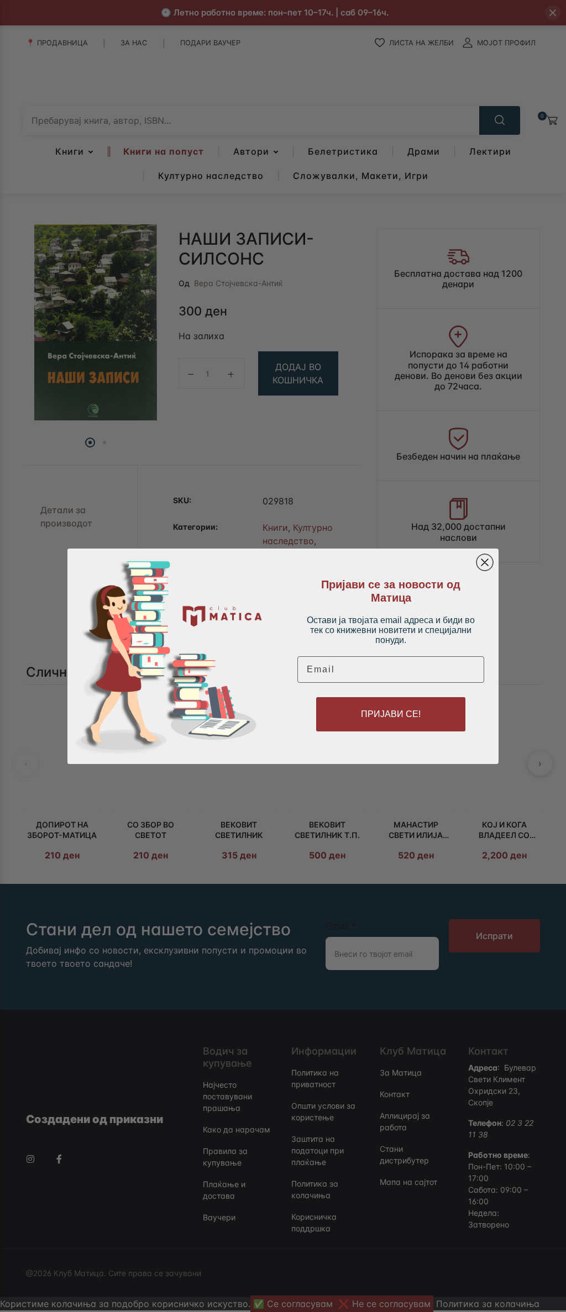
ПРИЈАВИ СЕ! (391, 714)
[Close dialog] (484, 562)
